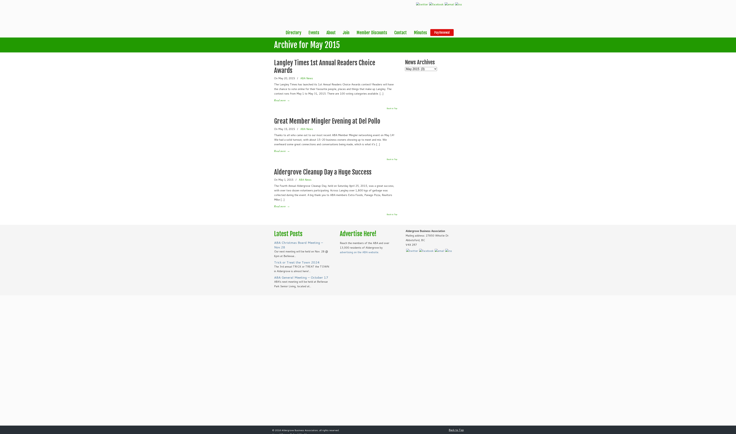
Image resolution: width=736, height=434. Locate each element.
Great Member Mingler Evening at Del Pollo (327, 121)
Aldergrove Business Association (287, 14)
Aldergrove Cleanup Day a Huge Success (322, 172)
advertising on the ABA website (359, 252)
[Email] (449, 4)
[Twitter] (422, 4)
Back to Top (392, 108)
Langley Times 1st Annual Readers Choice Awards (324, 66)
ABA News (306, 78)
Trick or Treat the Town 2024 (297, 262)
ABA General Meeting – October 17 (301, 277)
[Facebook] (436, 4)
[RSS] (458, 4)
